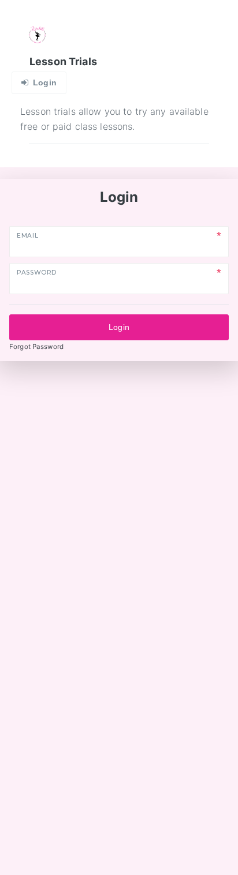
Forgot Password (36, 347)
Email (27, 235)
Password (37, 272)
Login (119, 327)
